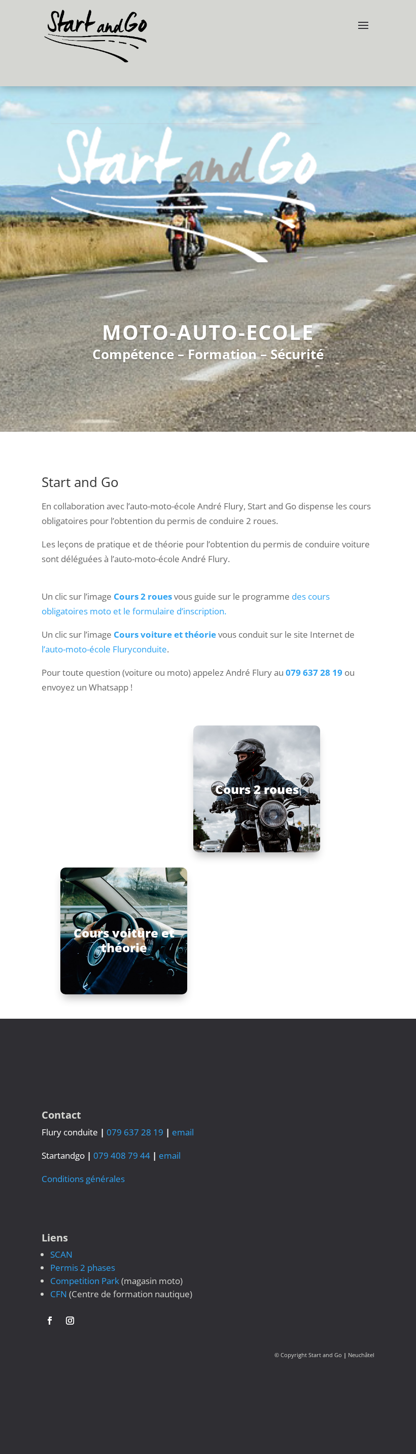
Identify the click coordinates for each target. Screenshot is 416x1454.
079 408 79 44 (121, 1155)
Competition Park (84, 1281)
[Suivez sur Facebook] (50, 1320)
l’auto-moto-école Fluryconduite (104, 649)
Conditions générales (83, 1179)
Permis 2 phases (82, 1267)
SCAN (61, 1254)
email (183, 1132)
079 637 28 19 (314, 672)
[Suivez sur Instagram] (70, 1320)
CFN (58, 1294)
